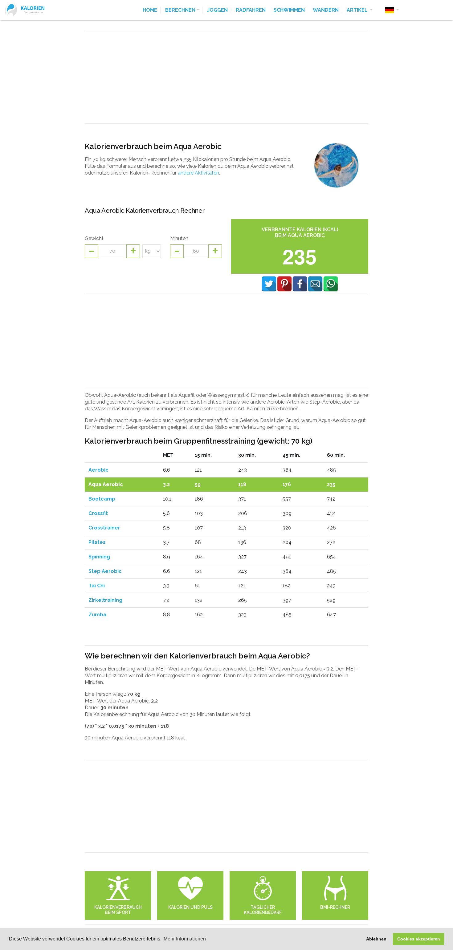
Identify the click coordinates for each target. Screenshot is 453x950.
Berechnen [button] (180, 10)
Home (150, 10)
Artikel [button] (358, 10)
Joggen (217, 10)
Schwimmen (289, 10)
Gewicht (94, 238)
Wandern (326, 10)
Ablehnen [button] (376, 938)
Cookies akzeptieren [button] (418, 938)
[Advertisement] (226, 77)
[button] (392, 10)
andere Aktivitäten (198, 173)
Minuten (179, 238)
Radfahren (251, 10)
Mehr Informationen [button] (185, 938)
